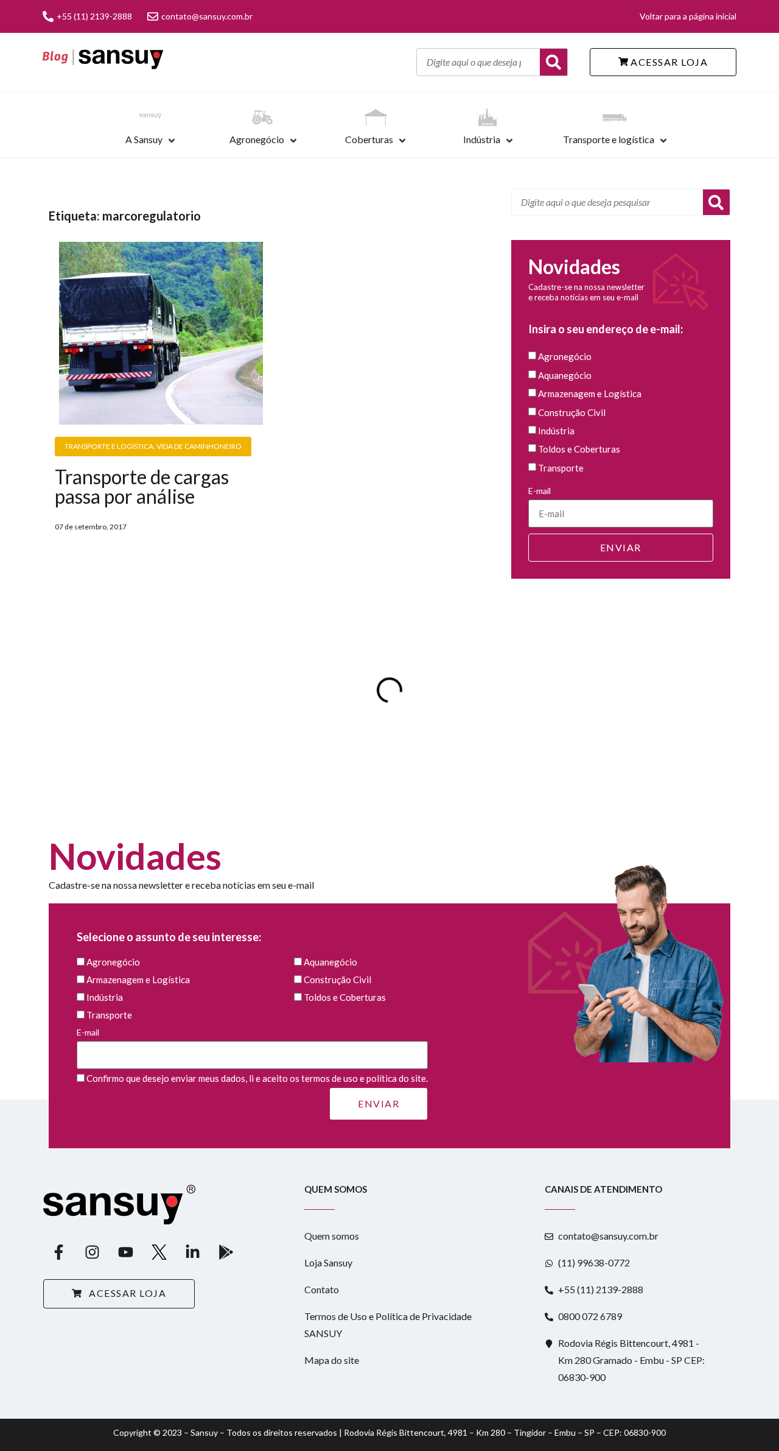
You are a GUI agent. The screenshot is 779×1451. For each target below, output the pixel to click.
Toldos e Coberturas (579, 449)
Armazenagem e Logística (589, 394)
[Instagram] (92, 1252)
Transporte (561, 467)
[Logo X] (159, 1252)
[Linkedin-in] (192, 1252)
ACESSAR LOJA (668, 62)
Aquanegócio (565, 375)
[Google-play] (226, 1252)
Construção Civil (572, 412)
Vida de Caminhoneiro (199, 446)
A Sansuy (143, 139)
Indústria (481, 139)
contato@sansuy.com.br (207, 16)
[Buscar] (553, 62)
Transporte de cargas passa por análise (142, 486)
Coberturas (369, 139)
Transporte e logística (608, 139)
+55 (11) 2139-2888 (94, 16)
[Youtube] (125, 1252)
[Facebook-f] (58, 1252)
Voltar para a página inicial (688, 16)
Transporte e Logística (109, 446)
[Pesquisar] (716, 202)
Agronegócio (256, 139)
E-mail (539, 490)
